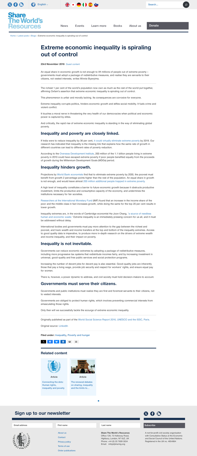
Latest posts (23, 36)
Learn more (98, 26)
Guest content (73, 64)
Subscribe (150, 425)
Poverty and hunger (79, 335)
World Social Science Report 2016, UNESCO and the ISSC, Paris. (114, 320)
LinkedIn (63, 326)
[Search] (186, 4)
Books (117, 26)
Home (13, 36)
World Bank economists (70, 175)
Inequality (60, 335)
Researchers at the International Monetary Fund (66, 201)
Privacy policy (64, 442)
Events (79, 26)
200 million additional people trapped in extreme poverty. (114, 181)
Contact (61, 437)
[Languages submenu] (47, 4)
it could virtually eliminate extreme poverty (117, 141)
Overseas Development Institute (77, 154)
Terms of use (64, 446)
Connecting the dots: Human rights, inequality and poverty (53, 385)
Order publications (66, 451)
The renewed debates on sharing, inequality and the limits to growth (82, 385)
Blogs (33, 36)
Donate (154, 25)
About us (135, 26)
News (64, 26)
